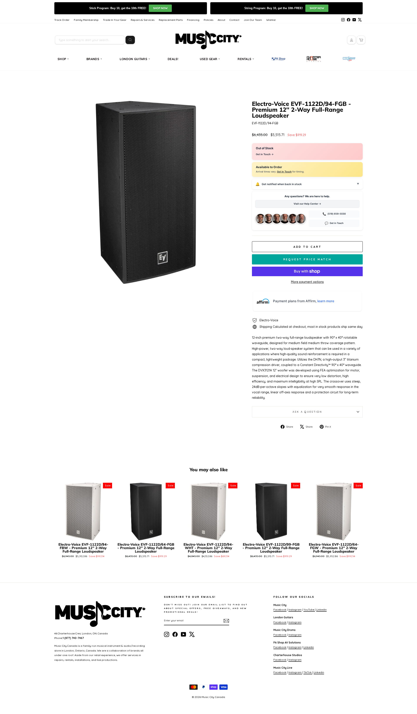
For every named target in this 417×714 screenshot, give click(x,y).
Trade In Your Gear (114, 19)
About (221, 19)
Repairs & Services (142, 19)
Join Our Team (253, 19)
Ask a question (307, 411)
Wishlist (271, 19)
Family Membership (86, 19)
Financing (193, 19)
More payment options (307, 282)
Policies (208, 19)
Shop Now (160, 8)
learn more (325, 301)
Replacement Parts (171, 19)
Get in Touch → (265, 154)
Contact (234, 19)
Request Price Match (307, 259)
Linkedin (321, 609)
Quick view (83, 535)
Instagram (294, 609)
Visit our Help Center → (307, 203)
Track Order (62, 19)
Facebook (279, 609)
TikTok (307, 672)
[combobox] (89, 40)
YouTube (309, 609)
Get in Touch (284, 171)
